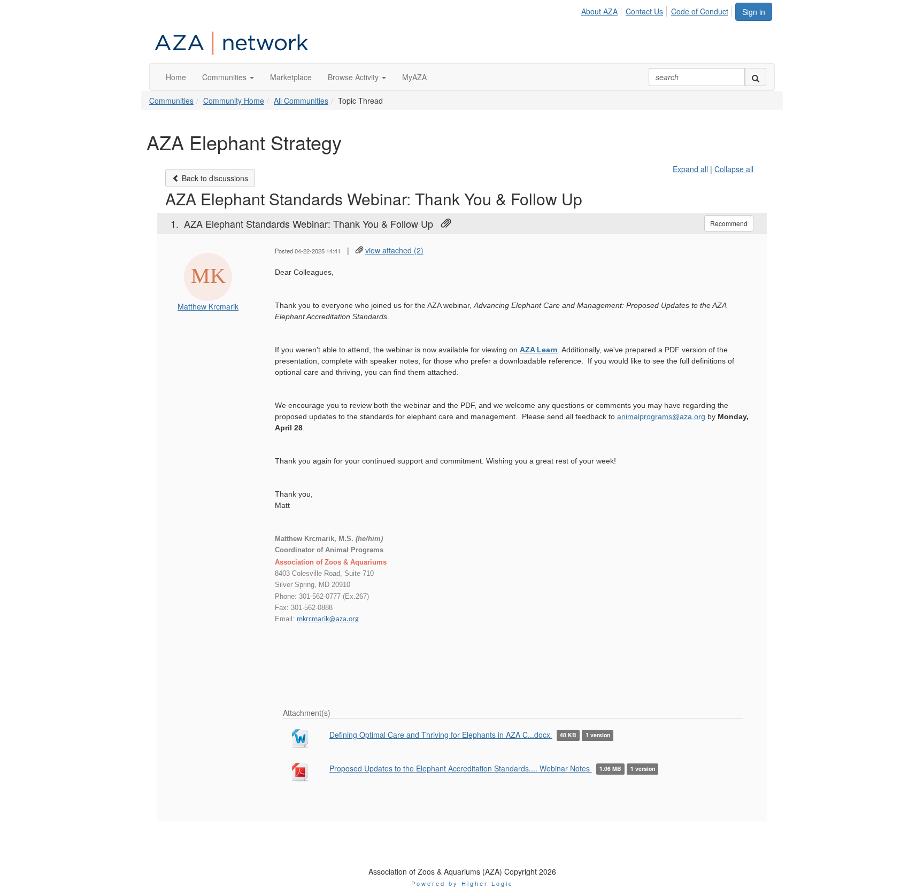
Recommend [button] (729, 223)
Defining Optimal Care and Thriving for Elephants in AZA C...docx (440, 734)
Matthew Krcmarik (208, 306)
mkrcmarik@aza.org (328, 619)
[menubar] (657, 10)
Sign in (753, 11)
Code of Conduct (699, 11)
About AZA (599, 11)
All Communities (301, 100)
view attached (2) (394, 250)
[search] (755, 77)
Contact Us (644, 11)
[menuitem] (602, 10)
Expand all (690, 169)
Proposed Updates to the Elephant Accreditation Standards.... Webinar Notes (460, 768)
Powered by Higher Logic (462, 883)
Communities (171, 100)
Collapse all (733, 169)
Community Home (233, 100)
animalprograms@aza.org (661, 416)
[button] (228, 77)
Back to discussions (214, 178)
